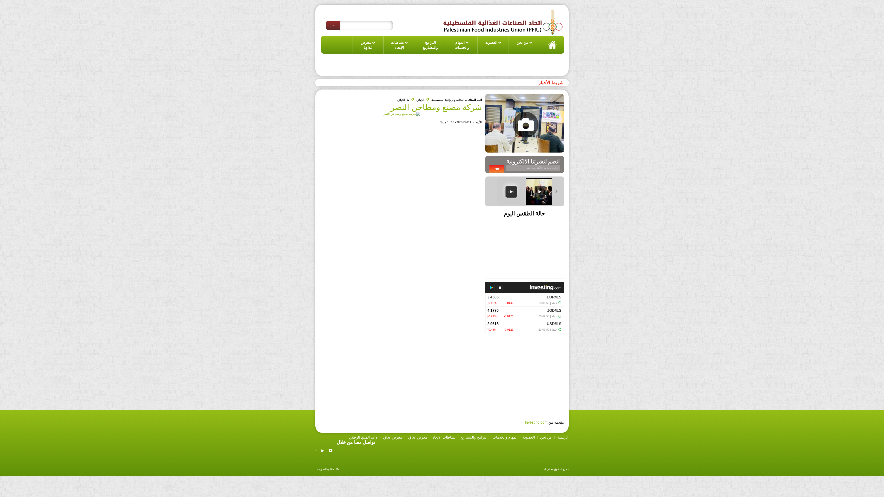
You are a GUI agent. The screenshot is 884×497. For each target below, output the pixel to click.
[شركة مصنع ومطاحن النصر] (401, 114)
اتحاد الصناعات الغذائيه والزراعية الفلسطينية (456, 99)
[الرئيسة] (552, 45)
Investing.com (536, 422)
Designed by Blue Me (327, 469)
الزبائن (420, 99)
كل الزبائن (403, 99)
